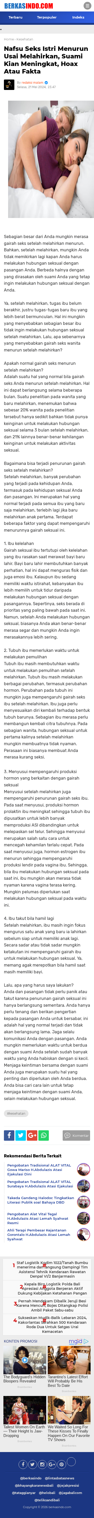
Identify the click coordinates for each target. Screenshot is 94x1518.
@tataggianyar (24, 1493)
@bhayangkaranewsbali (34, 1485)
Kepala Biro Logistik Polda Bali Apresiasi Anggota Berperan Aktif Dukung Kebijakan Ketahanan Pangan (52, 1288)
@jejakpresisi (68, 1485)
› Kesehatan (24, 39)
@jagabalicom (70, 1493)
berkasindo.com (60, 1507)
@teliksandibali (47, 1500)
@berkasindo (31, 1478)
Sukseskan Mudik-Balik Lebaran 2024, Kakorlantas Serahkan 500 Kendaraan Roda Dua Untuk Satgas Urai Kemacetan (52, 1325)
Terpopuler (47, 17)
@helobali (47, 1493)
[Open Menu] (87, 6)
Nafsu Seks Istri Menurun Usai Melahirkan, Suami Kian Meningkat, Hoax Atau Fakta (46, 60)
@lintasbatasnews (59, 1478)
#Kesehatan (16, 1113)
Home (9, 39)
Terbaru (15, 17)
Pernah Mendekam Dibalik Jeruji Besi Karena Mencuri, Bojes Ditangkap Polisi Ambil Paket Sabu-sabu (52, 1305)
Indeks (78, 17)
